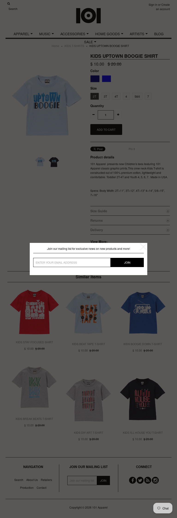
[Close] (143, 246)
